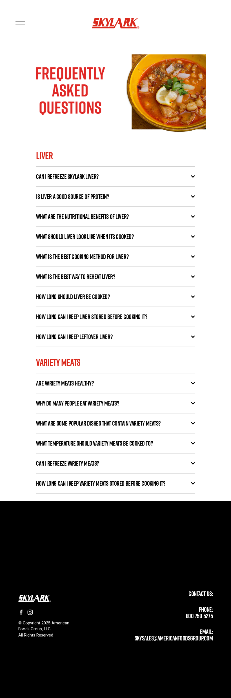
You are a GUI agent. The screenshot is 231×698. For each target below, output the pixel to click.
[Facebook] (21, 612)
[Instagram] (30, 612)
